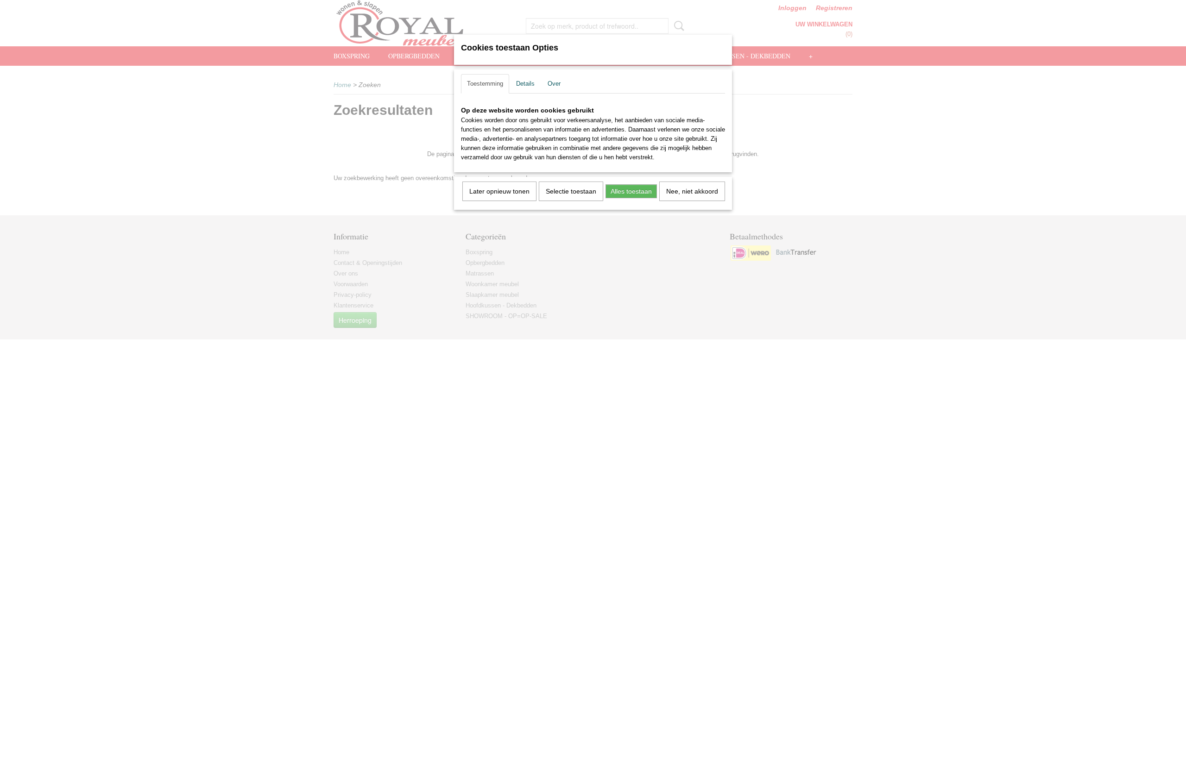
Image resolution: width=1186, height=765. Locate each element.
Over (554, 83)
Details (525, 83)
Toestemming (485, 83)
